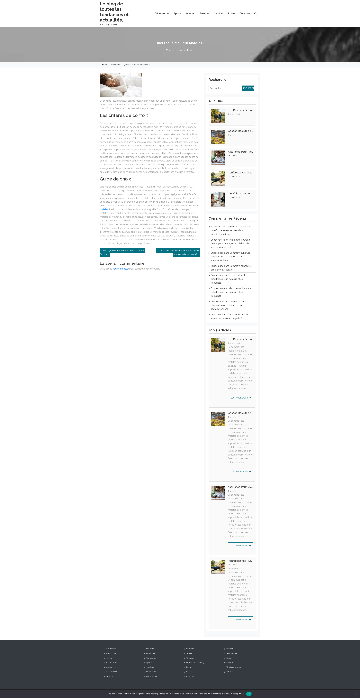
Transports (151, 658)
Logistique (150, 653)
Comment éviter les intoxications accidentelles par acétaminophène (230, 257)
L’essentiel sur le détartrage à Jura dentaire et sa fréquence (228, 279)
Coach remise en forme (223, 239)
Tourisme (245, 13)
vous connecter (121, 268)
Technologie (231, 653)
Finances (204, 13)
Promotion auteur (220, 288)
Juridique (150, 667)
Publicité (190, 648)
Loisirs (231, 13)
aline (192, 50)
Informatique (151, 676)
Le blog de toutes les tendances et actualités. (114, 12)
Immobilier (151, 672)
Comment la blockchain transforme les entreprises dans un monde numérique (231, 230)
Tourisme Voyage (233, 667)
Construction (111, 667)
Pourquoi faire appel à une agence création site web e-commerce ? (230, 243)
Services (218, 13)
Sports (177, 13)
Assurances (111, 648)
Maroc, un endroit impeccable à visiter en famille (122, 252)
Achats (109, 658)
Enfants (109, 676)
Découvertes (162, 13)
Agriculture (111, 653)
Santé (228, 658)
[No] (356, 693)
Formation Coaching (195, 662)
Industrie (150, 648)
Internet (190, 13)
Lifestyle (229, 662)
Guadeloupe (217, 253)
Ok (249, 694)
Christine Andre (218, 314)
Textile (189, 653)
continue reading (239, 398)
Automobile (111, 662)
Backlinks (215, 226)
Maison (229, 672)
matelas (104, 209)
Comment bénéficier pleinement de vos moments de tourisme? (179, 252)
